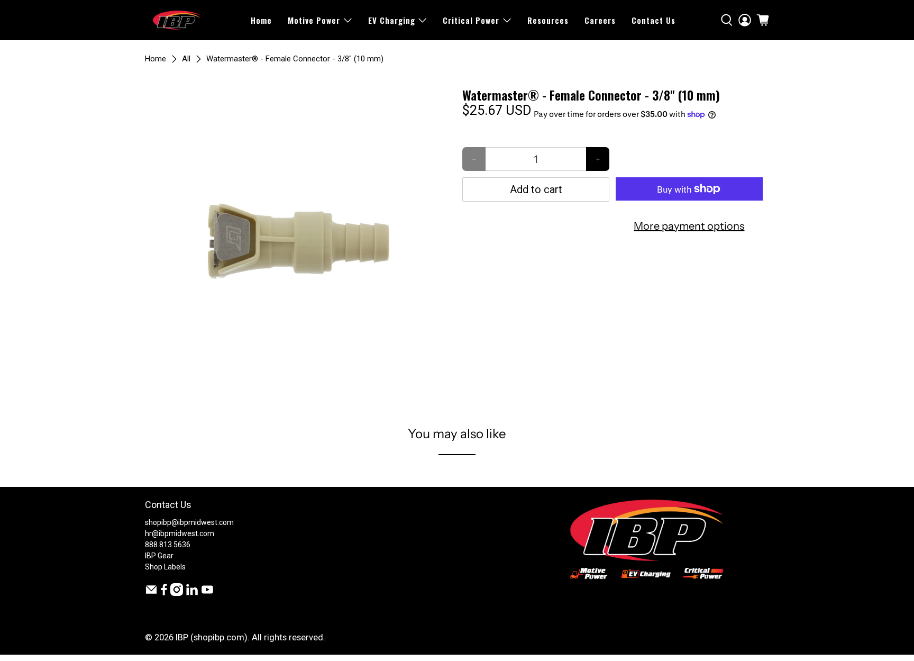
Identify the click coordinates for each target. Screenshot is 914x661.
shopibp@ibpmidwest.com (189, 522)
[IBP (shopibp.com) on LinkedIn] (192, 593)
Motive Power (314, 20)
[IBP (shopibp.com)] (176, 20)
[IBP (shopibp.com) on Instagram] (176, 593)
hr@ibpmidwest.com (179, 533)
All (186, 59)
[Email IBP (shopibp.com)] (151, 593)
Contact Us (653, 20)
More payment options (689, 226)
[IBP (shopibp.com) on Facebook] (164, 593)
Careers (600, 20)
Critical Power (471, 20)
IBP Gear (159, 555)
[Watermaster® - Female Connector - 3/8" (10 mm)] (298, 241)
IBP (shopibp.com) (212, 637)
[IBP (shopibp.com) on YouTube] (207, 593)
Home (261, 20)
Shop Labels (165, 567)
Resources (548, 20)
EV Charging (391, 20)
